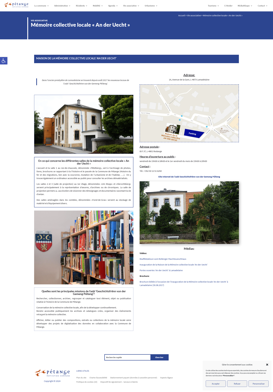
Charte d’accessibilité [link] (98, 377)
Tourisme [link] (212, 5)
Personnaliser (259, 383)
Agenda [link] (111, 5)
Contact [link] (261, 5)
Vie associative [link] (130, 5)
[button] (267, 364)
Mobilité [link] (96, 5)
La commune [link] (40, 5)
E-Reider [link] (228, 5)
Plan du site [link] (81, 377)
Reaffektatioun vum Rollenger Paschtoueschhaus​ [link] (163, 258)
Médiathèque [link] (244, 5)
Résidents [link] (80, 5)
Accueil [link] (181, 15)
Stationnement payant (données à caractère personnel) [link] (133, 377)
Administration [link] (61, 5)
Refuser (237, 383)
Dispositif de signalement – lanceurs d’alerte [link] (119, 382)
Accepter (216, 383)
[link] (3, 60)
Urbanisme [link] (150, 5)
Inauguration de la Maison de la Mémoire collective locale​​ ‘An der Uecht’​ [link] (174, 264)
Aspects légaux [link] (166, 377)
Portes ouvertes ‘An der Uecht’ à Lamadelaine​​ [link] (161, 270)
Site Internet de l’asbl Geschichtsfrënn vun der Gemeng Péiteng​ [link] (189, 176)
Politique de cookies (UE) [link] (86, 382)
